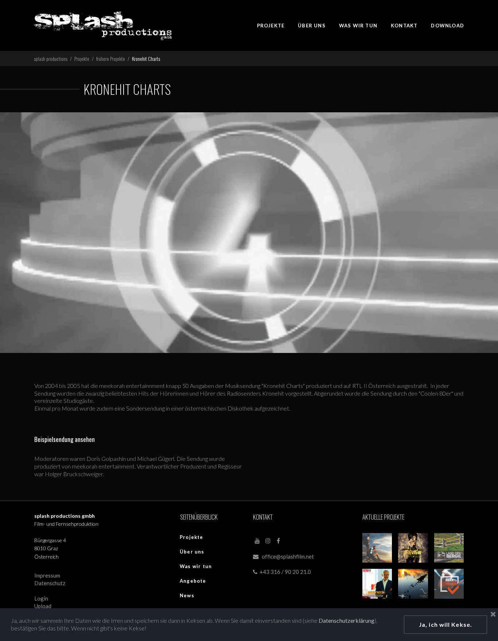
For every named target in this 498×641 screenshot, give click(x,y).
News (187, 595)
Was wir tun (196, 566)
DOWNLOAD (447, 25)
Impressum (47, 575)
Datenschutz (49, 583)
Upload (42, 606)
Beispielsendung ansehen (64, 439)
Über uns (192, 552)
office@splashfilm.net (288, 556)
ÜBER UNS (312, 25)
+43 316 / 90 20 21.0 (282, 571)
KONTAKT (404, 25)
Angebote (193, 581)
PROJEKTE (271, 25)
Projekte (191, 537)
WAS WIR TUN (358, 25)
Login (41, 598)
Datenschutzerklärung (346, 620)
